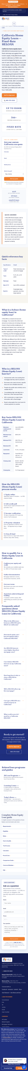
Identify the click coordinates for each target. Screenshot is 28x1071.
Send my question (14, 938)
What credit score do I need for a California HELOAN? (11, 716)
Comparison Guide (9, 860)
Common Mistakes (9, 865)
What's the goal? (8, 171)
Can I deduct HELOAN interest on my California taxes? (12, 663)
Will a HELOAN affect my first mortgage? (12, 690)
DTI (10, 445)
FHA (3, 1002)
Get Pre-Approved (9, 95)
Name (4, 899)
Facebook (4, 989)
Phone (4, 916)
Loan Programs (9, 26)
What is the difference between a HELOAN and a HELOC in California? (12, 623)
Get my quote (14, 179)
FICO (19, 120)
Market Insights (6, 1022)
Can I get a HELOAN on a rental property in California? (12, 702)
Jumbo (4, 1007)
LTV (10, 429)
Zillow (20, 989)
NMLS (20, 10)
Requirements (7, 826)
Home (3, 26)
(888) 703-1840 (17, 942)
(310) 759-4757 (14, 981)
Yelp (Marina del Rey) (15, 992)
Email (5, 158)
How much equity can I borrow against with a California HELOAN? (11, 636)
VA (2, 1005)
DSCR (3, 1009)
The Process (7, 846)
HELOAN (14, 55)
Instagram (10, 989)
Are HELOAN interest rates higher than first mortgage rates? (11, 650)
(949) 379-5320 (8, 971)
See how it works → (13, 6)
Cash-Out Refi (5, 1012)
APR (10, 90)
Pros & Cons (7, 855)
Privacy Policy (7, 1037)
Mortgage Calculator (7, 1024)
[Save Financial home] (5, 18)
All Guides (4, 1019)
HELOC (17, 65)
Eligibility (6, 831)
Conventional (5, 1000)
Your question (6, 923)
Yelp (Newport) (5, 992)
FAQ (5, 870)
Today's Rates (14, 14)
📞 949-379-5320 (6, 14)
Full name (6, 151)
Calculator (6, 850)
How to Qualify (7, 841)
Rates (5, 836)
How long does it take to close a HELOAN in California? (12, 677)
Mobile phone (7, 164)
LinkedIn (16, 989)
